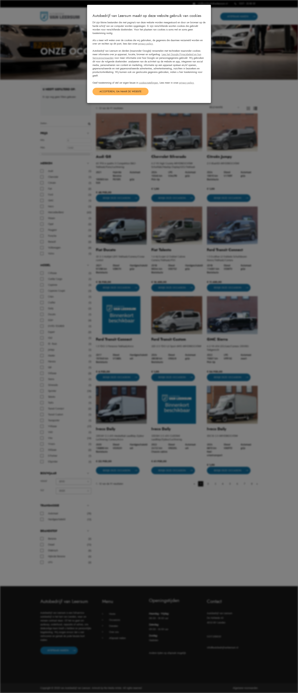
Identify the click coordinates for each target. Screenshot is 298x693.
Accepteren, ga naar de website (120, 91)
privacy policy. (145, 43)
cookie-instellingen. (149, 83)
